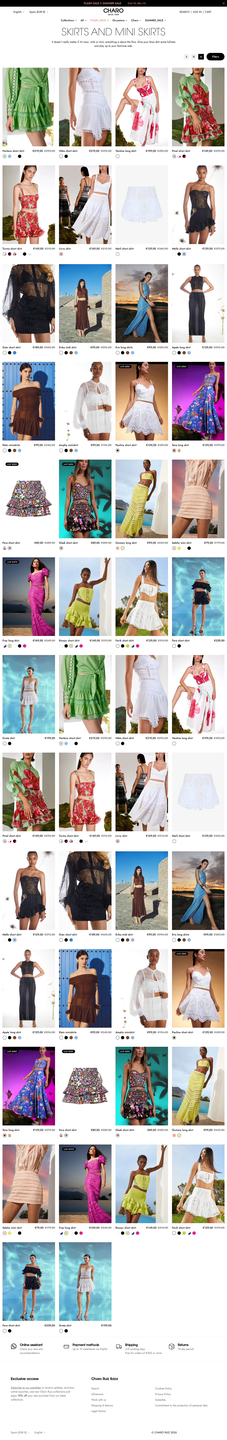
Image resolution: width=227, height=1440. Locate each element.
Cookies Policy (163, 1388)
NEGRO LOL (117, 450)
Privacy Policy (163, 1394)
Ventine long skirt (125, 151)
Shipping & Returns (102, 1405)
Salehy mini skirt (181, 543)
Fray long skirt (10, 640)
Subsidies (160, 1400)
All (82, 20)
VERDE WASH (4, 156)
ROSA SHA (117, 548)
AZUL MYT (184, 254)
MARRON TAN (71, 352)
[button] (208, 12)
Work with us (98, 1400)
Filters (215, 57)
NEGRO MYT (179, 254)
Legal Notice (98, 1411)
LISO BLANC (117, 156)
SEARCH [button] (184, 12)
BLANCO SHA (184, 548)
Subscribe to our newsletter (26, 1388)
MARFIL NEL (117, 254)
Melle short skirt (181, 249)
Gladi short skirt (68, 543)
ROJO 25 (174, 450)
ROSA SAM (24, 646)
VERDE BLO (174, 156)
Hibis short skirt (68, 151)
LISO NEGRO (24, 254)
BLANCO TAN (61, 352)
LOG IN (197, 12)
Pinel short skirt (181, 151)
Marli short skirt (124, 249)
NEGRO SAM (19, 646)
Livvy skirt (65, 249)
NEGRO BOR (9, 548)
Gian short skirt (11, 347)
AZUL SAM (4, 646)
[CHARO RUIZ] (113, 12)
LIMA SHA (122, 548)
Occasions (119, 20)
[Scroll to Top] (220, 1422)
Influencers (97, 1394)
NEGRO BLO (184, 156)
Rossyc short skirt (69, 640)
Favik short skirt (124, 640)
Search (95, 1388)
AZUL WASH (9, 156)
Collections (67, 20)
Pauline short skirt (125, 445)
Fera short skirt (11, 543)
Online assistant (31, 1345)
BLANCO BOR (4, 548)
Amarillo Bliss (179, 450)
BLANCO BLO (179, 156)
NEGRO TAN (66, 352)
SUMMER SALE (112, 3)
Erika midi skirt (67, 347)
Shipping (131, 1345)
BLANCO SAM (14, 646)
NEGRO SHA (189, 548)
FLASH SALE (91, 3)
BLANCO (14, 156)
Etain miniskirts (11, 445)
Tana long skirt (180, 445)
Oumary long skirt (126, 543)
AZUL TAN (76, 352)
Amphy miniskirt (68, 445)
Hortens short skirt (13, 151)
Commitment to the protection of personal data (181, 1405)
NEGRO (19, 156)
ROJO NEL (61, 254)
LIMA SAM (9, 646)
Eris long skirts (124, 347)
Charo (134, 20)
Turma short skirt (12, 249)
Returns (183, 1345)
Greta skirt (8, 738)
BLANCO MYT (174, 254)
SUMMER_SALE (154, 20)
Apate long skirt (181, 347)
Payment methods (86, 1345)
